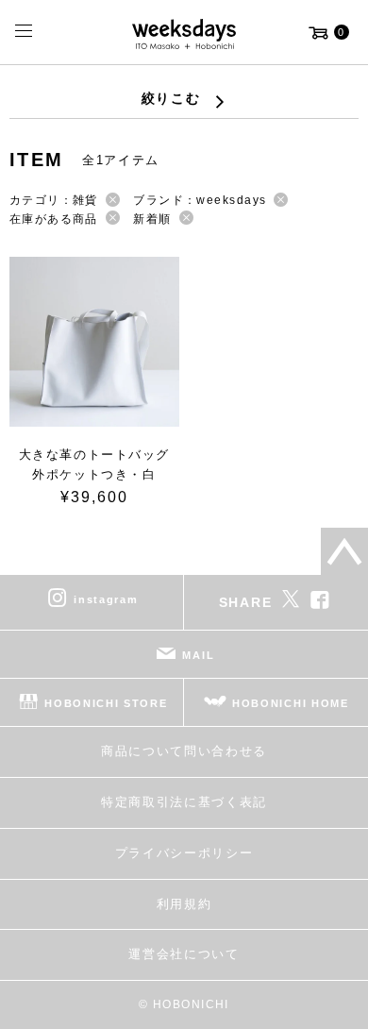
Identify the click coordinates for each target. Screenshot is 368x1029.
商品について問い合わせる (184, 751)
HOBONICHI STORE (105, 703)
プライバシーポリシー (184, 853)
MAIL (198, 655)
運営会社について (183, 954)
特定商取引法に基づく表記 (184, 802)
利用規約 (184, 904)
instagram (106, 599)
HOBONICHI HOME (290, 703)
